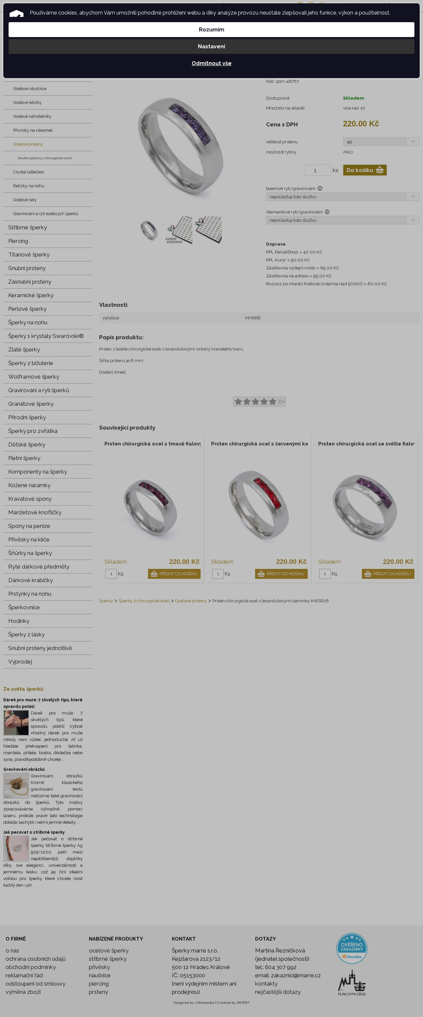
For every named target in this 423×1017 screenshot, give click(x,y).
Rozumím (211, 29)
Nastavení (211, 46)
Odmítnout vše (212, 63)
